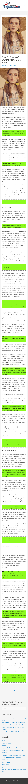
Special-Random (6, 767)
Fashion (4, 65)
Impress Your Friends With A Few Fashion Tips (13, 731)
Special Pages (5, 764)
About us (4, 740)
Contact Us (4, 745)
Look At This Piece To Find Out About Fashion (13, 750)
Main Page (4, 752)
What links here (5, 774)
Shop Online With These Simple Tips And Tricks (13, 722)
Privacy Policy (5, 759)
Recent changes (6, 762)
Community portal (6, 743)
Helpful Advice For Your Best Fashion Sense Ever (14, 747)
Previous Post (13, 687)
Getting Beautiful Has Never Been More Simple (13, 724)
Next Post (14, 690)
